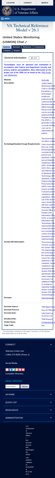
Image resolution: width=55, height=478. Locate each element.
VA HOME (10, 394)
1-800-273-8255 (13, 354)
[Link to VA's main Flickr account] (20, 369)
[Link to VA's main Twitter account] (13, 369)
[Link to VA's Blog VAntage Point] (16, 369)
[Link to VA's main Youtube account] (23, 369)
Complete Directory (14, 373)
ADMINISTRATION (14, 418)
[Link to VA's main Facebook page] (10, 369)
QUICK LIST (11, 402)
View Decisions (48, 298)
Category (7, 51)
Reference (27, 47)
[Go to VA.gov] (20, 11)
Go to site (45, 80)
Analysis (17, 51)
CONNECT (10, 344)
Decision (16, 47)
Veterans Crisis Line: (14, 351)
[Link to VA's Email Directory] (7, 369)
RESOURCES (11, 410)
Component (39, 47)
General (6, 47)
